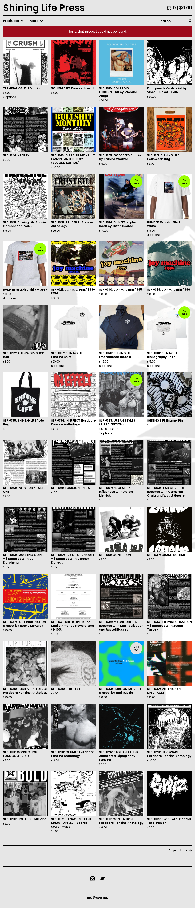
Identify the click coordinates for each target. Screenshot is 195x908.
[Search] (190, 21)
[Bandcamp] (102, 879)
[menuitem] (13, 21)
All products (178, 850)
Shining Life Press (44, 7)
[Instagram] (93, 879)
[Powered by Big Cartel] (97, 897)
